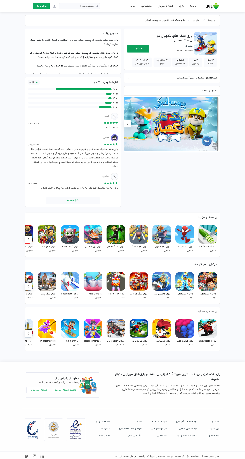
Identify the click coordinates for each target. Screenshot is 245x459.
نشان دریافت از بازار (186, 436)
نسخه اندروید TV (38, 390)
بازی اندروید (214, 429)
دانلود (138, 48)
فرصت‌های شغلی (188, 429)
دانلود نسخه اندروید (65, 390)
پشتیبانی (146, 6)
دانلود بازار (41, 6)
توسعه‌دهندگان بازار (186, 422)
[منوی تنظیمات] (28, 6)
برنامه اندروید (213, 436)
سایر (133, 6)
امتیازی (196, 20)
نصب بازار (215, 422)
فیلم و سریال (165, 6)
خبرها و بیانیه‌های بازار (130, 429)
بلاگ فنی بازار (135, 436)
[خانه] (212, 6)
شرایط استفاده (159, 422)
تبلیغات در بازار (102, 422)
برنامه (193, 6)
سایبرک (189, 46)
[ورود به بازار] (54, 6)
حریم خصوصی (159, 429)
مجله (139, 422)
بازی (181, 6)
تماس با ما (104, 436)
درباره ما (105, 429)
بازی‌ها (211, 20)
